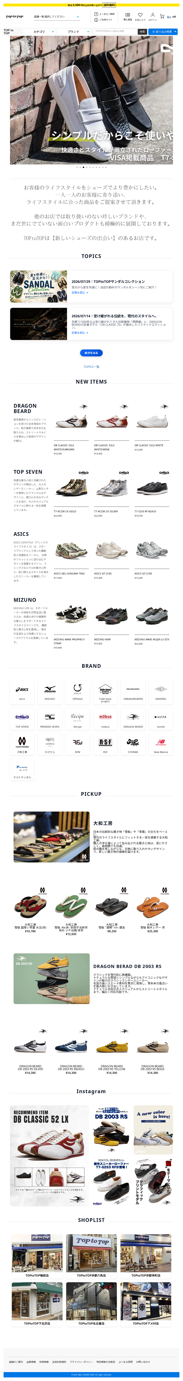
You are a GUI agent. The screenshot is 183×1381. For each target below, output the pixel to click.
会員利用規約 (59, 1362)
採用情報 (44, 1362)
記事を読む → (80, 292)
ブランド (73, 31)
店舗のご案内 (16, 1362)
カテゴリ (39, 31)
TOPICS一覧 (91, 366)
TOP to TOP (8, 32)
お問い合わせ (143, 1362)
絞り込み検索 (164, 31)
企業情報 (31, 1362)
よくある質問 (126, 1362)
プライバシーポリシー (81, 1362)
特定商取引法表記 (106, 1362)
